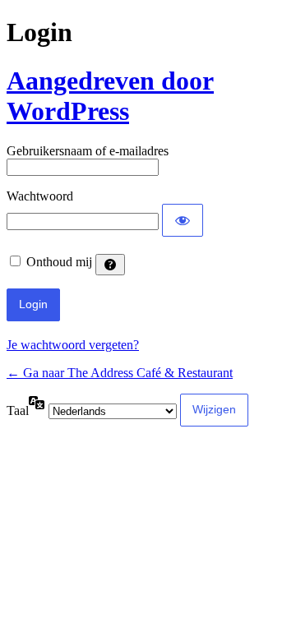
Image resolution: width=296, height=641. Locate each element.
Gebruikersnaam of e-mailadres (88, 151)
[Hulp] (110, 264)
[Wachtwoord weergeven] (182, 220)
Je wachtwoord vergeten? (73, 345)
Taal (18, 410)
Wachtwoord (40, 196)
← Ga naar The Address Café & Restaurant (120, 373)
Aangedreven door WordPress (110, 96)
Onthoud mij (59, 262)
